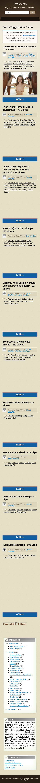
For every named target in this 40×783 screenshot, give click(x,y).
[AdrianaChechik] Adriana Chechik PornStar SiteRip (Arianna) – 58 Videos (16, 169)
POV (13, 359)
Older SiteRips (14, 684)
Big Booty (22, 61)
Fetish (27, 732)
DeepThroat (17, 64)
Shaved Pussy (15, 68)
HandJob (30, 243)
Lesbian (13, 66)
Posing (26, 301)
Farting (25, 416)
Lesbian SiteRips (15, 681)
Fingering (31, 120)
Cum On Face (8, 64)
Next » (23, 624)
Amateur (21, 722)
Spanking (32, 745)
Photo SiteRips (14, 690)
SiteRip (14, 746)
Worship (22, 359)
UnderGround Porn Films (13, 763)
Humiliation (28, 357)
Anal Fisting (27, 183)
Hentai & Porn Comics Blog (14, 765)
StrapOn (32, 125)
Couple (29, 241)
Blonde (17, 241)
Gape (23, 64)
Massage (29, 122)
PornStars (18, 741)
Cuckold (24, 355)
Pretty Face (26, 66)
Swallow (6, 192)
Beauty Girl (20, 185)
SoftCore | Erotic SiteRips (18, 701)
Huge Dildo (27, 510)
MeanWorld (7, 359)
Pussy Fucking (10, 743)
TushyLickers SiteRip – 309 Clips (20, 544)
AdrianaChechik (13, 183)
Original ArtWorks (19, 739)
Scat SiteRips (14, 697)
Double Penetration (10, 187)
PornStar (19, 66)
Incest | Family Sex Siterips (18, 679)
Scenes (7, 746)
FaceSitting (31, 355)
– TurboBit (10, 652)
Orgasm (10, 125)
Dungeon (27, 555)
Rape (26, 743)
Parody (32, 739)
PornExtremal (9, 760)
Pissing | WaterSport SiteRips (19, 692)
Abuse (6, 722)
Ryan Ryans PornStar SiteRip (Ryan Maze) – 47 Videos (18, 108)
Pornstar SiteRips (22, 295)
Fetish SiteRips (14, 670)
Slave (17, 359)
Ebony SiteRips (15, 666)
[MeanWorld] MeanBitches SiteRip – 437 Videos (16, 343)
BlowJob (23, 241)
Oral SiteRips (31, 236)
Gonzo (34, 463)
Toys (12, 748)
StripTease (7, 748)
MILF (14, 245)
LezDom (30, 416)
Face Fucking (16, 243)
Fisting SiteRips (15, 672)
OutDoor (16, 125)
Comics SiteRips (15, 661)
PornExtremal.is (29, 35)
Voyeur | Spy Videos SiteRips (19, 706)
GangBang (26, 187)
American (11, 299)
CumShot (28, 463)
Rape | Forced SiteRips (17, 646)
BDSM (16, 725)
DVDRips (13, 664)
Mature (33, 736)
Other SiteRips (14, 688)
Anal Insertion (12, 120)
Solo (27, 125)
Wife (33, 245)
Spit (14, 418)
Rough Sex (13, 189)
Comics (26, 727)
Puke (30, 245)
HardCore (7, 66)
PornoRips (20, 4)
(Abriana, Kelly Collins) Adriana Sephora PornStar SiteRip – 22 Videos (19, 285)
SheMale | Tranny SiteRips (18, 699)
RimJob (12, 465)
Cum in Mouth (30, 61)
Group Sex (29, 64)
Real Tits (11, 303)
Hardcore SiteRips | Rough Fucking (20, 55)
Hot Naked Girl (15, 122)
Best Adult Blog (10, 767)
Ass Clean (15, 61)
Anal (9, 61)
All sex (21, 183)
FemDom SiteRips (22, 351)
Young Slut (23, 68)
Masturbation (8, 245)
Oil (16, 301)
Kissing (6, 301)
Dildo (25, 120)
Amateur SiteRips (15, 655)
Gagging (24, 243)
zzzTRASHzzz (13, 459)
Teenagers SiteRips (16, 703)
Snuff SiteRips (14, 648)
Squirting (24, 189)
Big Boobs (25, 299)
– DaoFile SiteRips (13, 643)
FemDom (7, 357)
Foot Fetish (13, 357)
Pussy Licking (8, 418)
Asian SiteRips (14, 657)
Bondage (19, 727)
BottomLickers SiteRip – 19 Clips (20, 452)
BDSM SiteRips (15, 659)
